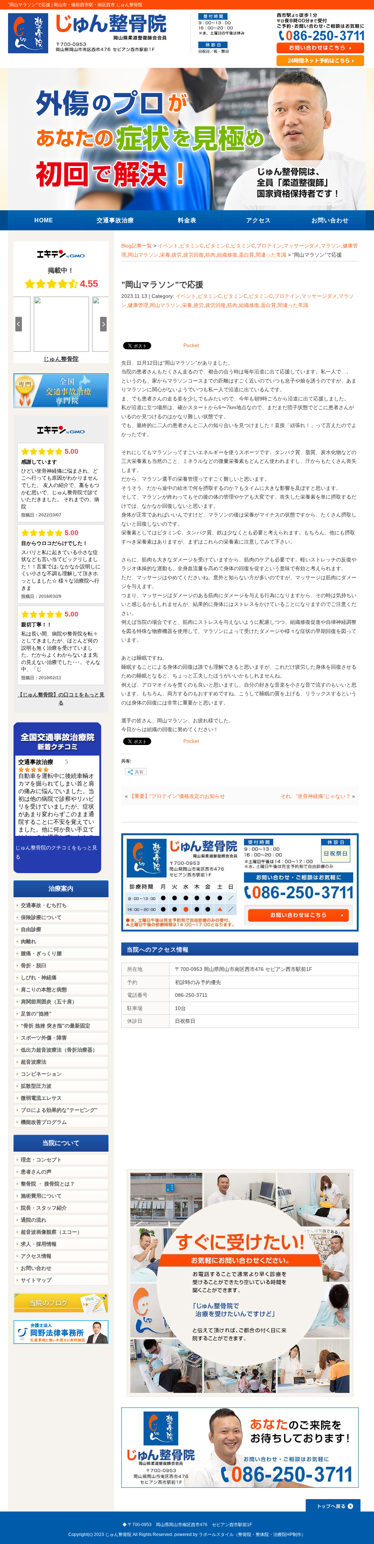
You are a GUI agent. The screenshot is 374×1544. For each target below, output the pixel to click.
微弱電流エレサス (41, 1098)
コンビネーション (41, 1074)
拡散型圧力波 (36, 1086)
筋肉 (210, 255)
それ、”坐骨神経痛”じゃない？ (315, 796)
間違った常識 (271, 255)
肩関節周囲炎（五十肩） (49, 1002)
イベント (168, 246)
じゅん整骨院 (118, 1534)
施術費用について (41, 1196)
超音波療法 (33, 1062)
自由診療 (31, 929)
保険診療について (41, 917)
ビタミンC (192, 246)
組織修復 (227, 255)
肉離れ (28, 941)
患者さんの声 (36, 1172)
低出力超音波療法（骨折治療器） (59, 1050)
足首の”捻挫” (36, 1014)
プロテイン (269, 246)
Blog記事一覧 (136, 246)
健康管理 (138, 305)
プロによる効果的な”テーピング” (59, 1110)
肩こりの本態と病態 (44, 989)
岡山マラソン (143, 255)
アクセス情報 (36, 1256)
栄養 (165, 255)
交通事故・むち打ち (44, 905)
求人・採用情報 (39, 1244)
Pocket (191, 345)
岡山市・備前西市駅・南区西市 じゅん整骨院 (98, 4)
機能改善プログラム (44, 1122)
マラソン (331, 246)
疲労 (177, 255)
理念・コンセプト (41, 1160)
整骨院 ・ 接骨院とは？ (48, 1184)
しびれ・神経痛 (39, 977)
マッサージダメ (301, 246)
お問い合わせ (36, 1268)
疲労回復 (193, 255)
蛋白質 (246, 255)
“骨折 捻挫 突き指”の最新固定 (55, 1026)
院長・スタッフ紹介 (44, 1208)
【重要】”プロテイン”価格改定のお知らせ (177, 796)
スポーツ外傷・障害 (44, 1038)
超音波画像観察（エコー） (51, 1232)
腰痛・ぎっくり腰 (41, 953)
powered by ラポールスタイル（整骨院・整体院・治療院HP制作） (240, 1534)
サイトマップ (36, 1280)
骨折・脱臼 (33, 965)
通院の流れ (33, 1220)
